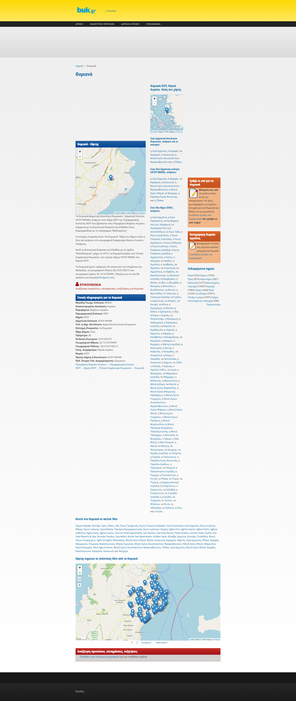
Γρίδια (177, 297)
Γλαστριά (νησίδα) (160, 297)
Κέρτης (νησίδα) (171, 344)
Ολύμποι (176, 453)
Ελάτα (153, 311)
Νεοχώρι (172, 193)
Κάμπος (181, 540)
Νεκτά (153, 445)
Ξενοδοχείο (201, 293)
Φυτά (166, 504)
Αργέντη (181, 536)
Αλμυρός (155, 260)
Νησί (211, 289)
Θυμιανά (139, 367)
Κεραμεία (155, 154)
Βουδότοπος (157, 289)
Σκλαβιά (170, 489)
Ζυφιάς (165, 315)
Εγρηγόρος (156, 308)
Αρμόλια (154, 267)
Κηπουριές (156, 347)
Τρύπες (168, 500)
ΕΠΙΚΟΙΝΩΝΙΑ (153, 24)
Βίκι (163, 282)
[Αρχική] (86, 10)
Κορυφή (210, 286)
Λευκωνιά (168, 154)
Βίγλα (150, 540)
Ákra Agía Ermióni (102, 547)
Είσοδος (112, 10)
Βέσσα (153, 282)
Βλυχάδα (174, 282)
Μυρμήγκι (155, 438)
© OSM (128, 213)
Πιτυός (154, 478)
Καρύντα (155, 333)
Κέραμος (168, 340)
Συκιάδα (166, 496)
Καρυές (170, 329)
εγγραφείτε (113, 656)
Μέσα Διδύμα (157, 384)
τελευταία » (162, 642)
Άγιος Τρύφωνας (129, 525)
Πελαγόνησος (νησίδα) (162, 471)
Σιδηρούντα (168, 485)
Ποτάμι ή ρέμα (195, 297)
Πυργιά (154, 482)
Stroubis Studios (105, 536)
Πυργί (175, 478)
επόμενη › (147, 642)
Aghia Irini (174, 529)
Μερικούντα (170, 380)
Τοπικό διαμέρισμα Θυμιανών (115, 367)
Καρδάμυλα (156, 329)
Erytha (208, 532)
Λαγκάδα (155, 358)
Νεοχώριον (82, 543)
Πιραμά (154, 475)
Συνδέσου (194, 215)
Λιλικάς (156, 366)
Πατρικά (170, 467)
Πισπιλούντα (168, 475)
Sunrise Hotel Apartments (128, 532)
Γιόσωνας (170, 293)
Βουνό (171, 289)
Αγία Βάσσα (106, 529)
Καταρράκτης (171, 336)
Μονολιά (170, 435)
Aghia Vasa (92, 532)
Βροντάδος (156, 293)
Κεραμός (154, 344)
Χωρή (159, 511)
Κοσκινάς (155, 351)
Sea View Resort (165, 532)
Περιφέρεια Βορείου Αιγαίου (91, 364)
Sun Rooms (149, 532)
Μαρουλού (210, 543)
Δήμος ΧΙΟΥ (90, 367)
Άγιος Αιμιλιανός (159, 235)
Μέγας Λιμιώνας (124, 543)
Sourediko (121, 536)
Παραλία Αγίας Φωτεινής (163, 196)
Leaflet (117, 213)
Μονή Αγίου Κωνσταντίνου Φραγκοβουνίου (163, 402)
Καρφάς (174, 150)
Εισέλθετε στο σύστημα (92, 656)
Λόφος (198, 289)
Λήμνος (168, 362)
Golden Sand (159, 536)
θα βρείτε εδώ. (107, 277)
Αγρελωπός (156, 257)
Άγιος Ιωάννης (160, 246)
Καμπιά (167, 326)
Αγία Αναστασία (174, 525)
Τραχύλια (155, 500)
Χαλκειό (169, 507)
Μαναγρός (156, 373)
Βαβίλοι (170, 271)
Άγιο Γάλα (174, 231)
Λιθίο (179, 362)
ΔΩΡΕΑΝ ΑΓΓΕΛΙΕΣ (130, 24)
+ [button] (80, 152)
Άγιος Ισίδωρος (173, 242)
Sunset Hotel (197, 532)
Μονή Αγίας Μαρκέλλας (163, 387)
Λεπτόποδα (170, 358)
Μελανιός (155, 380)
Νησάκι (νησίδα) (159, 453)
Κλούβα (172, 536)
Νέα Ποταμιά (167, 442)
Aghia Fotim (202, 529)
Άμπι (104, 525)
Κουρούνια (156, 355)
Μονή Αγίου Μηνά (136, 540)
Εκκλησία (193, 282)
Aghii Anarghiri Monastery (111, 540)
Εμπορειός (165, 311)
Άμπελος (155, 264)
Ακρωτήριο (206, 279)
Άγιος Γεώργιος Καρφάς (152, 525)
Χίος (179, 507)
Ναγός (167, 438)
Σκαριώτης (156, 489)
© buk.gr (141, 213)
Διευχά (154, 304)
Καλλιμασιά (156, 322)
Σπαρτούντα (157, 493)
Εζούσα (169, 308)
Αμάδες (168, 260)
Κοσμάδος (168, 351)
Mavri (111, 525)
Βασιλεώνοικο (158, 275)
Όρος (190, 279)
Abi (117, 525)
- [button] (80, 156)
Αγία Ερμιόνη (159, 150)
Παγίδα (156, 456)
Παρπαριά (155, 467)
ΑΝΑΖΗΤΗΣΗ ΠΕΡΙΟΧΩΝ (102, 24)
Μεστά (172, 384)
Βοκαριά (154, 286)
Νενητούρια (156, 449)
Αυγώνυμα (169, 267)
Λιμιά (173, 369)
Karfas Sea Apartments (140, 536)
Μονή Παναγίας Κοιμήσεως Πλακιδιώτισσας (162, 428)
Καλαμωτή (172, 318)
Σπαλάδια (202, 536)
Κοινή (168, 347)
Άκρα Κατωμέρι (84, 547)
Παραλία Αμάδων (159, 464)
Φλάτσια (154, 504)
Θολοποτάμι (157, 318)
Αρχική (79, 65)
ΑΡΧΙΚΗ (79, 24)
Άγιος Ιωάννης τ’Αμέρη (155, 529)
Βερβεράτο (169, 278)
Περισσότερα (213, 304)
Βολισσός (168, 286)
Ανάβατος (168, 264)
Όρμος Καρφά (83, 525)
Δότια (165, 304)
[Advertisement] (148, 42)
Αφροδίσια (156, 271)
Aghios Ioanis (188, 529)
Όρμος (203, 275)
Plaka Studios (182, 532)
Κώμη (168, 355)
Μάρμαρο (168, 376)
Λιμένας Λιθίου (158, 369)
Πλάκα (177, 161)
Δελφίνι (172, 300)
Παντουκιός (169, 456)
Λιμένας (167, 366)
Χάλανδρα (155, 507)
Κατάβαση (155, 336)
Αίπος (169, 257)
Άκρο (190, 275)
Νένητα (165, 445)
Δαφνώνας (158, 300)
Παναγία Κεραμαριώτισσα (128, 529)
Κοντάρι (96, 525)
